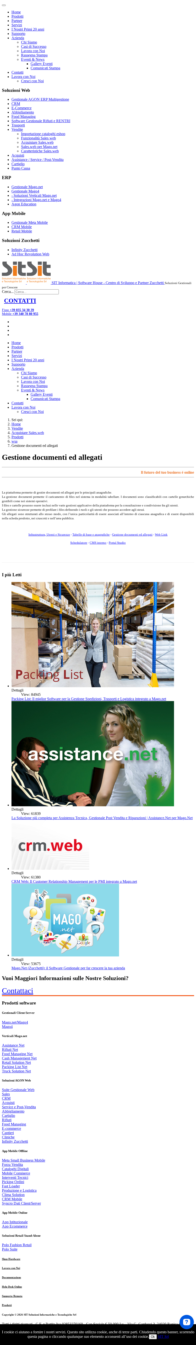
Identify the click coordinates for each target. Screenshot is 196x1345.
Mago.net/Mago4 (15, 1022)
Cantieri (8, 1133)
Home (16, 12)
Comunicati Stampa (45, 68)
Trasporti (18, 125)
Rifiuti (6, 1120)
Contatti (17, 72)
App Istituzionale (15, 1222)
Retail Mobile (21, 231)
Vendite (17, 129)
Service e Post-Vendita (19, 1107)
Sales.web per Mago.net (39, 147)
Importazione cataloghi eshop (43, 134)
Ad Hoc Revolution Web (30, 254)
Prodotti (17, 16)
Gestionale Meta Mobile (29, 222)
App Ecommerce (14, 1226)
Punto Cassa (20, 168)
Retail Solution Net (16, 1062)
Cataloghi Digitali (15, 1169)
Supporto (18, 34)
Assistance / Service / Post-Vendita (37, 160)
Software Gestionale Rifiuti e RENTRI (40, 121)
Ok (153, 1337)
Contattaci (17, 990)
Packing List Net (14, 1067)
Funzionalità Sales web (38, 138)
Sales (6, 1094)
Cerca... (8, 292)
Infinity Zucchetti (24, 250)
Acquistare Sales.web (37, 142)
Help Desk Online (12, 1286)
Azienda (17, 38)
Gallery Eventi (42, 64)
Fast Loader (11, 1186)
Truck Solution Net (16, 1071)
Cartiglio (18, 164)
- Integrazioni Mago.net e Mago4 (36, 200)
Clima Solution (13, 1195)
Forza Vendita (12, 1165)
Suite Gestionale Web (18, 1090)
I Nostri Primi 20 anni (27, 29)
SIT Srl (163, 1336)
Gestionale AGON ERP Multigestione (40, 99)
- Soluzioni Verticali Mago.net (34, 195)
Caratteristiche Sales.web (40, 151)
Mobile (20, 314)
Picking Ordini (13, 1182)
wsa (14, 441)
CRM (15, 104)
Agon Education (23, 204)
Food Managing (23, 117)
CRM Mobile (21, 227)
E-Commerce (21, 108)
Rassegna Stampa (34, 55)
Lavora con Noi (33, 51)
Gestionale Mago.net (27, 187)
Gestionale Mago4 (25, 191)
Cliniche (8, 1137)
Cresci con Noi (32, 81)
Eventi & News (32, 59)
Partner (16, 21)
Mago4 (7, 1027)
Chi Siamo (29, 42)
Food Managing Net (17, 1054)
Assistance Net (13, 1045)
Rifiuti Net (10, 1050)
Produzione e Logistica (19, 1190)
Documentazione (11, 1277)
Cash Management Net (19, 1058)
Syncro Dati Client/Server (21, 1203)
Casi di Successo (33, 46)
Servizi (16, 25)
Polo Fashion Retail (17, 1245)
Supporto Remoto (12, 1296)
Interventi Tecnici (15, 1177)
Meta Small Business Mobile (23, 1160)
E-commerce (11, 1128)
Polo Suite (9, 1249)
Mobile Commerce (16, 1173)
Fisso (18, 310)
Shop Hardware (11, 1258)
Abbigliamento (22, 112)
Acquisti (17, 155)
